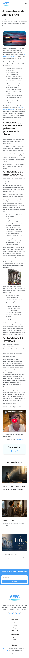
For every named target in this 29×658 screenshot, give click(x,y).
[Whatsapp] (19, 613)
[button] (25, 3)
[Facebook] (12, 613)
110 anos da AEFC (10, 554)
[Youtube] (16, 613)
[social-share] (11, 451)
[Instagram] (9, 613)
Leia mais (5, 497)
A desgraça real (9, 520)
